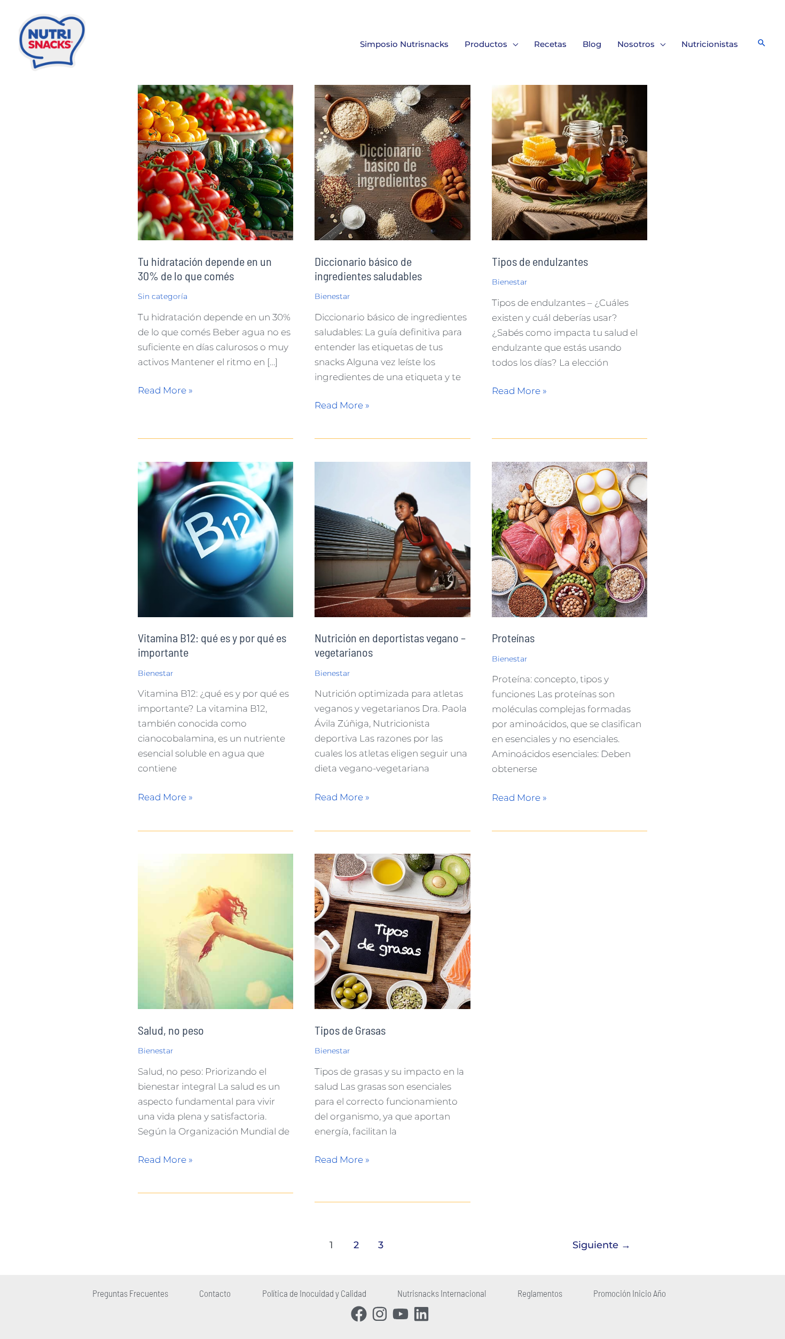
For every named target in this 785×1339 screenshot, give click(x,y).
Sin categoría (162, 296)
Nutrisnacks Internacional (441, 1293)
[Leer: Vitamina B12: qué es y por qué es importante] (215, 538)
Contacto (215, 1293)
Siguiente (601, 1245)
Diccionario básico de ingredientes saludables (368, 268)
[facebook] (361, 1314)
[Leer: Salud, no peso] (215, 930)
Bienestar (332, 296)
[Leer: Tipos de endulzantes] (569, 161)
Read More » (165, 389)
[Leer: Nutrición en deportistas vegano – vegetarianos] (392, 538)
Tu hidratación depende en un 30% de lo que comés (205, 268)
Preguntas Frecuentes (130, 1293)
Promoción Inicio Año (629, 1293)
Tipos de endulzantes (540, 261)
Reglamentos (539, 1293)
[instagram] (382, 1314)
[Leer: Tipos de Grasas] (392, 930)
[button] (512, 44)
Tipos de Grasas (350, 1030)
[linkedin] (423, 1314)
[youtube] (402, 1314)
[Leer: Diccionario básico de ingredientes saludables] (392, 161)
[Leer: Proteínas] (569, 538)
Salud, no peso (171, 1030)
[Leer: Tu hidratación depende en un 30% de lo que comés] (215, 161)
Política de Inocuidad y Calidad (314, 1293)
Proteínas (513, 637)
